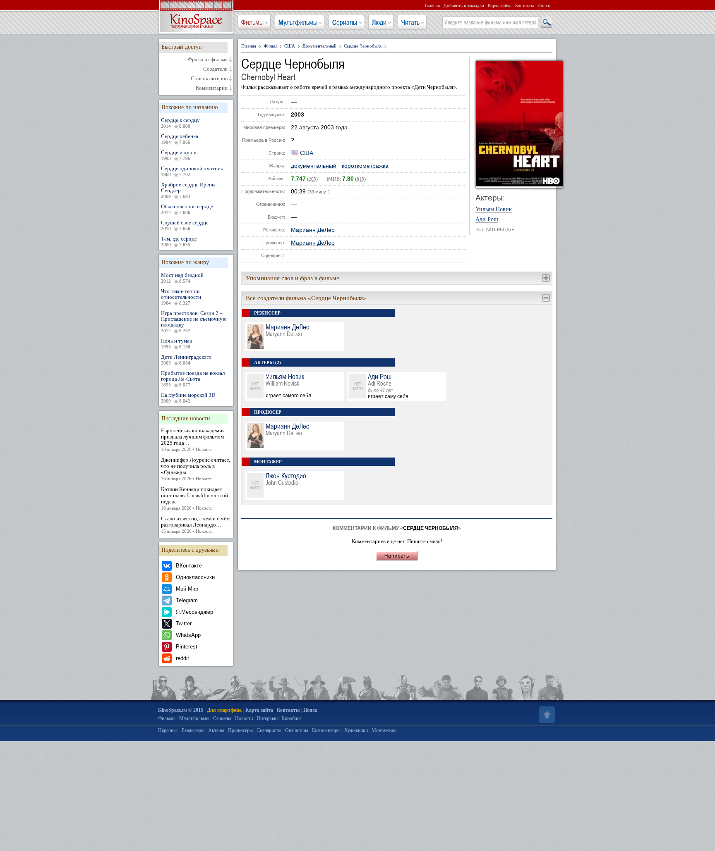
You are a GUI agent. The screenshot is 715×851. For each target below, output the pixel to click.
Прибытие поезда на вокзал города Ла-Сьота (193, 378)
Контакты (524, 5)
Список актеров (209, 78)
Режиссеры (193, 730)
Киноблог (291, 718)
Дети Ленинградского (186, 359)
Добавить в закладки (464, 5)
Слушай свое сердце (185, 225)
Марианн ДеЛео (313, 230)
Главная (432, 5)
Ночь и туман (176, 343)
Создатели (215, 69)
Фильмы (252, 22)
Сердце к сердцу (180, 123)
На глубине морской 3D (188, 397)
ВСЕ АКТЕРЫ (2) (495, 229)
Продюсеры (240, 730)
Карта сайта (499, 5)
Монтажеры (384, 730)
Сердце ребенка (179, 139)
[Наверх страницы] (546, 715)
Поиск (543, 5)
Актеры (216, 730)
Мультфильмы (297, 22)
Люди (379, 22)
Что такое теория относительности (181, 296)
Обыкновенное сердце (187, 209)
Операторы (296, 730)
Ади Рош (486, 219)
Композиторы (326, 730)
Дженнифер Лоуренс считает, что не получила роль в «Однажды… (195, 469)
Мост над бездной (182, 278)
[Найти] (546, 23)
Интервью (267, 718)
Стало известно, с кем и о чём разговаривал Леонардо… (195, 524)
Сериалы (344, 22)
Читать (410, 22)
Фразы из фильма (208, 59)
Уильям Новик (493, 209)
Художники (356, 730)
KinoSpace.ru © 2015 (180, 710)
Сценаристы (269, 730)
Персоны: (168, 730)
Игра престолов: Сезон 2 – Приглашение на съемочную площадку (194, 321)
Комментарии (212, 88)
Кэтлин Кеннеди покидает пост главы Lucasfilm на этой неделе (194, 498)
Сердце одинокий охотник (192, 171)
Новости (244, 718)
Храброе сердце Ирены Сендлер (188, 190)
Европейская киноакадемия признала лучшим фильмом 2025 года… (193, 439)
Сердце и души (179, 155)
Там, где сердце (179, 241)
